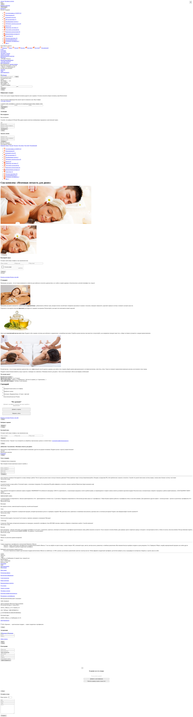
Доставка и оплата (9, 1)
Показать (3, 88)
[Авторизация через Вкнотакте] (4, 633)
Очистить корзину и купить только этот (96, 681)
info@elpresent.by (5, 63)
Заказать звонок (13, 64)
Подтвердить (4, 106)
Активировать (4, 128)
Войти (2, 4)
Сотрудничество (5, 578)
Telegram (3, 69)
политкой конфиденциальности (60, 440)
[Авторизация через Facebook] (10, 633)
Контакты (3, 57)
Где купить (3, 52)
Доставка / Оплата (5, 53)
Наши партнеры (5, 580)
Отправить (3, 474)
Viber (2, 71)
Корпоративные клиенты (7, 583)
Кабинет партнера (5, 5)
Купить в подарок (5, 277)
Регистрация (4, 7)
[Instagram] (1, 73)
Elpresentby (3, 563)
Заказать (3, 271)
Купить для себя (14, 277)
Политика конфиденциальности (9, 593)
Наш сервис (4, 570)
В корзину (3, 453)
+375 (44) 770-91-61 (6, 61)
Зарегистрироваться (5, 660)
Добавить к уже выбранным (96, 678)
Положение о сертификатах (8, 596)
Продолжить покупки (6, 452)
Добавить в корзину (16, 409)
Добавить (3, 425)
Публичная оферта (5, 572)
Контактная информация (7, 60)
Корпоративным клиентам (7, 56)
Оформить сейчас (16, 413)
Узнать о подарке (5, 54)
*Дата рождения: (5, 652)
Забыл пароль (4, 639)
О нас (2, 49)
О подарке (3, 50)
